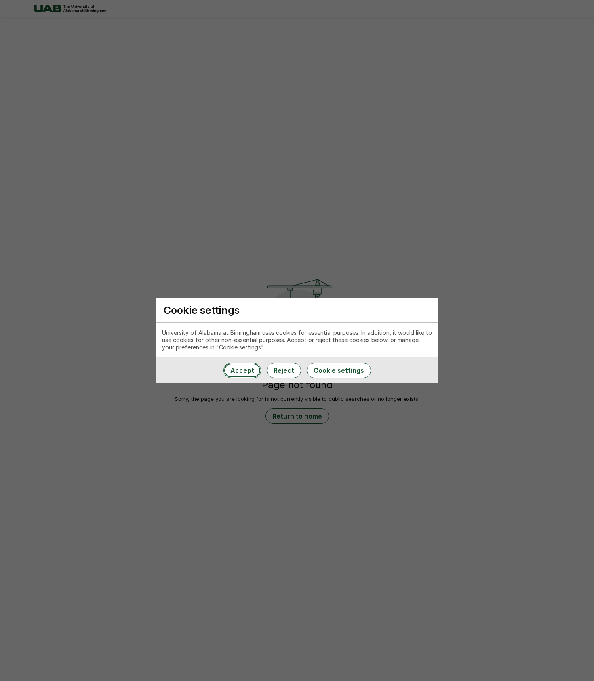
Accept (242, 370)
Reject (284, 370)
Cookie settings (339, 370)
